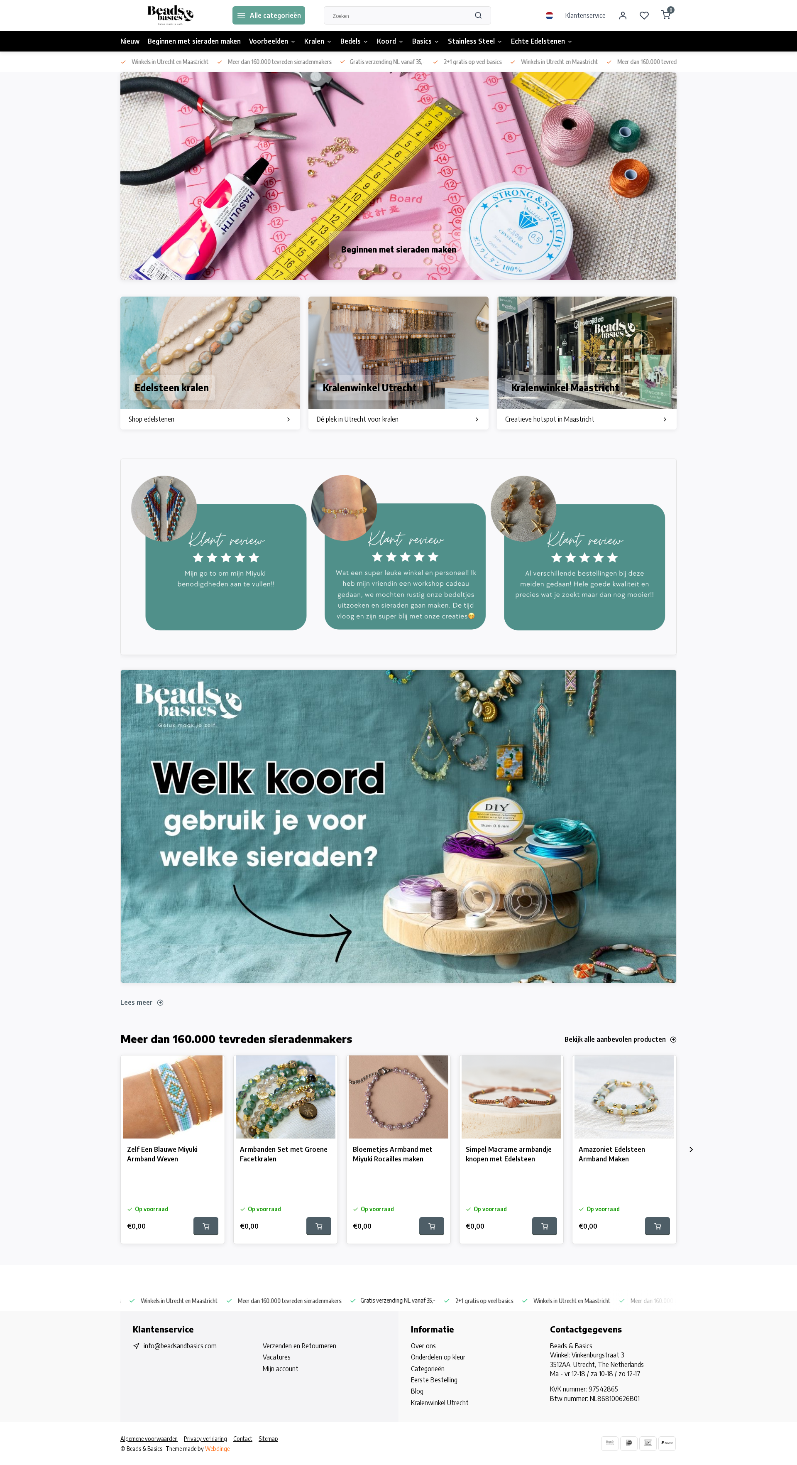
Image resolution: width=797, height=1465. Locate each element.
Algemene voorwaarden (149, 1438)
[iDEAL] (629, 1443)
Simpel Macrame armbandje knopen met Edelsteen (509, 1154)
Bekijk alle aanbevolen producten (615, 1039)
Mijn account (280, 1368)
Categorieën (428, 1368)
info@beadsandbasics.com (180, 1346)
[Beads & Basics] (170, 15)
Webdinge (217, 1448)
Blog (417, 1391)
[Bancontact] (648, 1443)
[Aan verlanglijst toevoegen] (212, 1068)
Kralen (314, 41)
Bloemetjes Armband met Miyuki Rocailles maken (393, 1154)
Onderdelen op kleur (438, 1357)
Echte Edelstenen (538, 41)
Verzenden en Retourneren (299, 1346)
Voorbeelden (268, 41)
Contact (242, 1438)
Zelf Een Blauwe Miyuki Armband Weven (162, 1154)
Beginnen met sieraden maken (194, 41)
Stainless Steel (471, 41)
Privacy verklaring (205, 1438)
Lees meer (136, 1002)
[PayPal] (667, 1443)
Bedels (350, 41)
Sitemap (268, 1438)
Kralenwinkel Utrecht (440, 1403)
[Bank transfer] (610, 1443)
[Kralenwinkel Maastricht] (587, 363)
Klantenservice (585, 15)
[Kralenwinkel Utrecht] (398, 363)
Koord (386, 41)
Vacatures (277, 1357)
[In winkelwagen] (205, 1226)
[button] (691, 1149)
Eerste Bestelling (434, 1380)
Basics (422, 41)
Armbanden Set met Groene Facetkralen (284, 1154)
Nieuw (129, 41)
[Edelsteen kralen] (210, 363)
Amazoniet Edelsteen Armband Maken (612, 1154)
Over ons (423, 1346)
